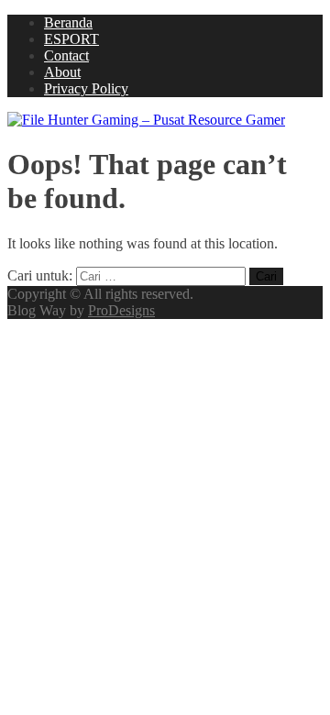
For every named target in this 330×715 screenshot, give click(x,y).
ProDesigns (121, 310)
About (62, 72)
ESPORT (71, 39)
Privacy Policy (86, 88)
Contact (66, 55)
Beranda (68, 22)
